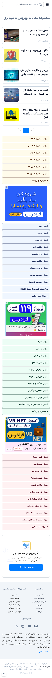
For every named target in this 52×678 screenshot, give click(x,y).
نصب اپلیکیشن (24, 567)
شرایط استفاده (44, 666)
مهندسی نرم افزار (14, 611)
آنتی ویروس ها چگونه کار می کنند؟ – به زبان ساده (35, 92)
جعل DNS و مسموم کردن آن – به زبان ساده (35, 33)
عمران (14, 594)
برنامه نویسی (14, 598)
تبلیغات (39, 608)
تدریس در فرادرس (39, 601)
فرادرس (39, 604)
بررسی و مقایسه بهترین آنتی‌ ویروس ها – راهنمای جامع (34, 72)
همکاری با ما (39, 598)
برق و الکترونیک (14, 604)
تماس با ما (39, 594)
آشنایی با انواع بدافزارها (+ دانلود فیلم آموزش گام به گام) (34, 114)
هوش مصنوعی (14, 601)
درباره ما (39, 611)
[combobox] (21, 4)
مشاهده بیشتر (44, 652)
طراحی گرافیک (14, 608)
